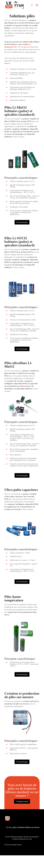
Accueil (7, 837)
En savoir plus (22, 222)
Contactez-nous (22, 801)
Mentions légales (17, 837)
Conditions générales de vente (22, 839)
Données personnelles (31, 837)
